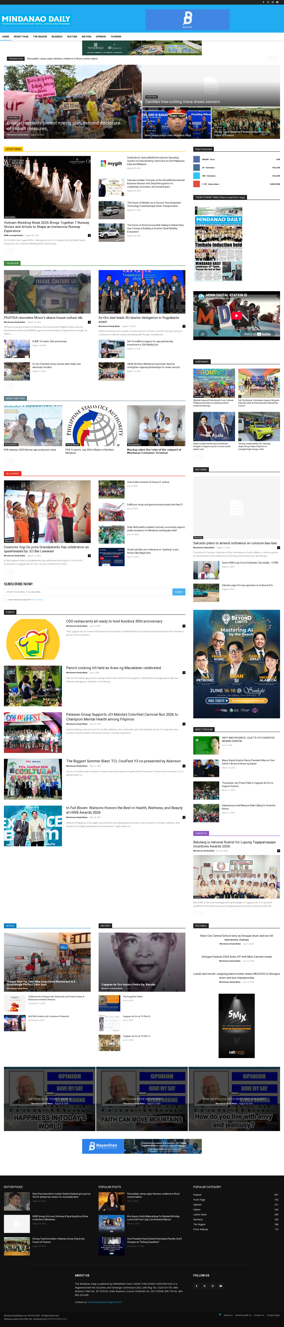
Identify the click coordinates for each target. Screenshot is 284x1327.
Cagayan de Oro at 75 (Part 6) (136, 1016)
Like (278, 159)
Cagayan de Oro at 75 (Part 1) (136, 1036)
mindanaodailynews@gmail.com (105, 1302)
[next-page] (11, 251)
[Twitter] (268, 2)
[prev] (270, 59)
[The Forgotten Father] (109, 1003)
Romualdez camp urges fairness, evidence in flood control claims (62, 58)
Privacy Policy (37, 599)
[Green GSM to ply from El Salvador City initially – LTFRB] (206, 570)
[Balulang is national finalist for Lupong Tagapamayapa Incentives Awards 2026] (236, 876)
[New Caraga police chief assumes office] (176, 123)
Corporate (198, 396)
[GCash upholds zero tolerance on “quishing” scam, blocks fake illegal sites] (112, 557)
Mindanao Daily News (14, 322)
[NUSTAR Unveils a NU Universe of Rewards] (15, 1023)
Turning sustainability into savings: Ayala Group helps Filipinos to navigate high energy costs (254, 446)
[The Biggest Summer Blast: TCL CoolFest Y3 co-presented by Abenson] (33, 779)
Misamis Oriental (12, 312)
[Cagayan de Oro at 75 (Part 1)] (109, 1043)
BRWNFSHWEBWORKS (57, 1319)
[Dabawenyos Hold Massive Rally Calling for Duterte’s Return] (206, 813)
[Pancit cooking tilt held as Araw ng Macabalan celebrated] (33, 686)
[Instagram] (272, 2)
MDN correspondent (13, 235)
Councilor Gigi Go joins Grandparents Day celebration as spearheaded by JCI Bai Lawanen (46, 549)
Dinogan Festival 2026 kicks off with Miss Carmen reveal (237, 956)
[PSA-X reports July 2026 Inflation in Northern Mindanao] (95, 425)
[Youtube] (277, 2)
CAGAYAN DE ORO (107, 312)
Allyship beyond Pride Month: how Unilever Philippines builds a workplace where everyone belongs (213, 403)
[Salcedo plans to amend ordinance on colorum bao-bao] (236, 507)
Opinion (49, 1093)
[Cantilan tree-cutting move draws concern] (211, 86)
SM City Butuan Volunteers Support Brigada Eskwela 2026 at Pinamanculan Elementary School (258, 403)
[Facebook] (263, 2)
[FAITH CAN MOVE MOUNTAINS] (142, 1099)
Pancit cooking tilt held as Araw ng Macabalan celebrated (113, 668)
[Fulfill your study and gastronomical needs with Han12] (112, 512)
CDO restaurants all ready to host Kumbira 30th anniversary (114, 621)
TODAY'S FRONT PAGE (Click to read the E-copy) (220, 197)
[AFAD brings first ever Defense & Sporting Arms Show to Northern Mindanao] (17, 1224)
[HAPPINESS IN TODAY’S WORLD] (49, 1099)
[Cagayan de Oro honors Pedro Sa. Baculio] (142, 962)
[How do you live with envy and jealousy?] (234, 1099)
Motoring (198, 537)
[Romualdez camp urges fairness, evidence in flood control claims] (112, 1201)
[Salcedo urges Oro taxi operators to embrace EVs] (206, 593)
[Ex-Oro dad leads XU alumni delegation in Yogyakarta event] (142, 292)
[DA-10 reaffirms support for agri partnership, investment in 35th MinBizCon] (112, 349)
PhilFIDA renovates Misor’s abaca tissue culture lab (43, 318)
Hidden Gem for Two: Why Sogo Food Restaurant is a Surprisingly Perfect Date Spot (41, 983)
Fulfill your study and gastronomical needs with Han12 (155, 504)
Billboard (9, 541)
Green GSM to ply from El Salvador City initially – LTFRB (250, 562)
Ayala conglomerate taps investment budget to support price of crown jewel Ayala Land (211, 446)
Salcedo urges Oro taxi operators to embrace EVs (247, 585)
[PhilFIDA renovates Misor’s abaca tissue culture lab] (47, 292)
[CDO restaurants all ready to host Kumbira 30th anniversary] (33, 639)
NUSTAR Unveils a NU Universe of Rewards (48, 1016)
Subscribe (275, 184)
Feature (218, 127)
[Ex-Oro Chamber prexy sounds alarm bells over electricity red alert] (17, 371)
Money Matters (11, 444)
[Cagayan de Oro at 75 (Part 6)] (109, 1023)
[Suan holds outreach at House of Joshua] (112, 489)
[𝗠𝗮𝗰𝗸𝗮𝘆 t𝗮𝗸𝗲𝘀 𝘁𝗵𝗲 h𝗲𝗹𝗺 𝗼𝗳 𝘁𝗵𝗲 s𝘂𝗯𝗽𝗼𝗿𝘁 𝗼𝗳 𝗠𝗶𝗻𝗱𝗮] (156, 425)
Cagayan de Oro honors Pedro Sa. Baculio (128, 984)
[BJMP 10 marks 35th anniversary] (17, 349)
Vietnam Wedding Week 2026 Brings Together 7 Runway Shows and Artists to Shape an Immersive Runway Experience (46, 227)
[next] (275, 59)
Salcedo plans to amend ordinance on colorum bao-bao (235, 543)
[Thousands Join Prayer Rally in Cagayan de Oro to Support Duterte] (206, 790)
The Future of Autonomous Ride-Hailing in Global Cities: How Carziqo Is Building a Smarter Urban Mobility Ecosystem (155, 228)
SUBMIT (179, 592)
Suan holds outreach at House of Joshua (148, 482)
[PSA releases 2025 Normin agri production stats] (33, 425)
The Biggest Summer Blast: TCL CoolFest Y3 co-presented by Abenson (123, 761)
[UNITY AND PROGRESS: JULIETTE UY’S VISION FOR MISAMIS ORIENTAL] (206, 745)
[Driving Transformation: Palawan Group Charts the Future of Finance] (246, 123)
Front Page (13, 118)
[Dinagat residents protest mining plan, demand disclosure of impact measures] (73, 102)
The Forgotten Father (133, 996)
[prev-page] (6, 251)
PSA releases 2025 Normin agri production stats (30, 449)
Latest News (10, 217)
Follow (276, 167)
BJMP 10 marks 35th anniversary (50, 341)
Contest (197, 897)
